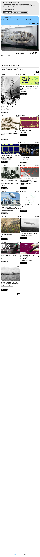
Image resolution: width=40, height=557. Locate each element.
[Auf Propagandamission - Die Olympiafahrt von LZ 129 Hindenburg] (10, 90)
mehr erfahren (4, 112)
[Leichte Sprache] (30, 53)
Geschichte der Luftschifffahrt (7, 109)
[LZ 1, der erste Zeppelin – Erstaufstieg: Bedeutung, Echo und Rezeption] (29, 248)
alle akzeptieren (7, 12)
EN (36, 53)
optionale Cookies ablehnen (20, 12)
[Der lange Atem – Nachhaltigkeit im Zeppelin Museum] (29, 197)
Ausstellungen (23, 91)
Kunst (22, 159)
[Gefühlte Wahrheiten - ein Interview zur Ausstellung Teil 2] (29, 122)
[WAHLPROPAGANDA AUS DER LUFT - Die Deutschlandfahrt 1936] (10, 199)
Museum (3, 136)
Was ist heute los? (20, 554)
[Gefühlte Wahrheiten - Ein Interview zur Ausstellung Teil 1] (10, 149)
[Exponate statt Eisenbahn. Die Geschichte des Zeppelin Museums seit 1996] (10, 123)
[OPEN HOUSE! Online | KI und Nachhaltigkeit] (10, 248)
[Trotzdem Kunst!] (29, 150)
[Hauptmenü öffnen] (38, 53)
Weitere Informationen (8, 9)
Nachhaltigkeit (23, 208)
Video (9, 69)
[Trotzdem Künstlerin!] (10, 225)
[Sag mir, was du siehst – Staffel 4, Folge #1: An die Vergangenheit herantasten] (29, 80)
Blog (15, 69)
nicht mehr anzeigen (34, 23)
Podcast (3, 69)
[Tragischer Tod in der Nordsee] (29, 225)
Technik (9, 159)
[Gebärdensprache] (33, 53)
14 (22, 293)
